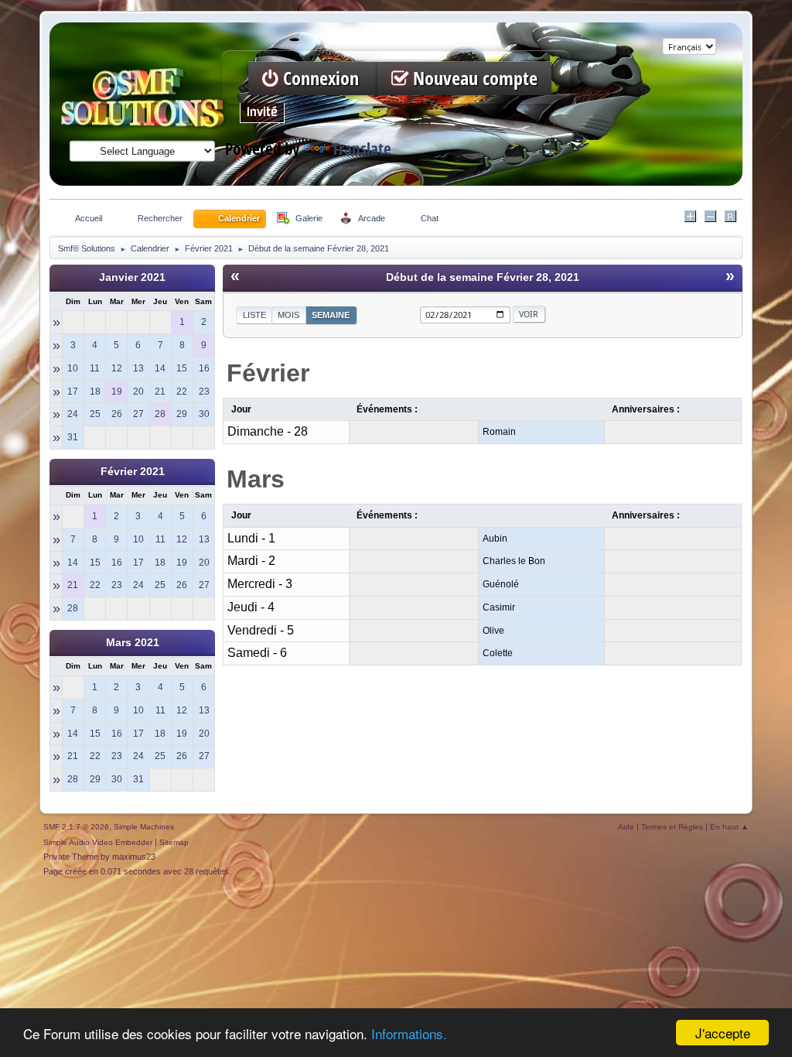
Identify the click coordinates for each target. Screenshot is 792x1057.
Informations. (409, 1033)
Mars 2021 (132, 642)
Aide (626, 827)
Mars (256, 479)
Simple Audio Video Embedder (97, 842)
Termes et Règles (672, 827)
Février (268, 373)
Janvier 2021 (132, 277)
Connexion (321, 78)
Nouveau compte (473, 78)
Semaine (331, 315)
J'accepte (722, 1032)
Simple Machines (144, 827)
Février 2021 (133, 471)
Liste (254, 315)
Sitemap (174, 842)
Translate (361, 149)
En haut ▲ (729, 827)
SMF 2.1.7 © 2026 (76, 827)
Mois (288, 315)
